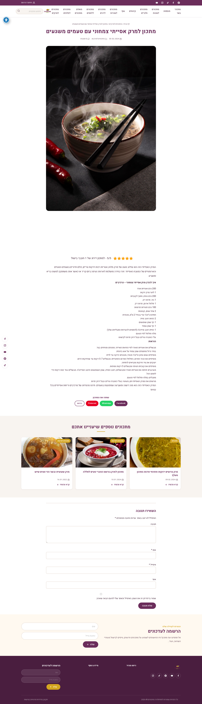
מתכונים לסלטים (66, 11)
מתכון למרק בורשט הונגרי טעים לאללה (103, 472)
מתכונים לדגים (102, 11)
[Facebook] (5, 339)
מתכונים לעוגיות (113, 11)
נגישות (26, 699)
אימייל (152, 564)
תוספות (167, 11)
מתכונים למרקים (55, 11)
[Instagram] (5, 345)
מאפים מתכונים (78, 11)
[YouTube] (5, 352)
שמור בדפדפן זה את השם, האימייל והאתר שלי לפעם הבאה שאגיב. (126, 598)
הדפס (79, 403)
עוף (123, 11)
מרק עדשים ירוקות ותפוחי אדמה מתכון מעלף (157, 473)
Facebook (121, 403)
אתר (154, 579)
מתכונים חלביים (143, 11)
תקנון (45, 699)
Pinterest (92, 403)
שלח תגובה (147, 605)
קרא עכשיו (173, 484)
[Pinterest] (5, 358)
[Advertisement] (101, 235)
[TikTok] (5, 365)
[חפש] (18, 11)
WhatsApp (106, 403)
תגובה (153, 524)
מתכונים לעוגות (155, 11)
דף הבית (127, 24)
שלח (92, 644)
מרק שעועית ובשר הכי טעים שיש (52, 472)
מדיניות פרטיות (36, 699)
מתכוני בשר (178, 11)
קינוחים (132, 11)
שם (153, 550)
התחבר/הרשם (26, 2)
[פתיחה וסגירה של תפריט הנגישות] (6, 20)
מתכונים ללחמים (90, 11)
